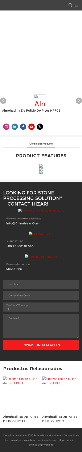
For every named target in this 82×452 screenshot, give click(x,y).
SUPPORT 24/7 (14, 241)
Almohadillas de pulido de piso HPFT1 (20, 419)
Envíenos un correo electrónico (23, 218)
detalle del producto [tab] (41, 143)
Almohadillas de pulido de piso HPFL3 (59, 419)
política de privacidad (41, 444)
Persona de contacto (18, 264)
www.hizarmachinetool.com (39, 440)
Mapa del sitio (66, 440)
